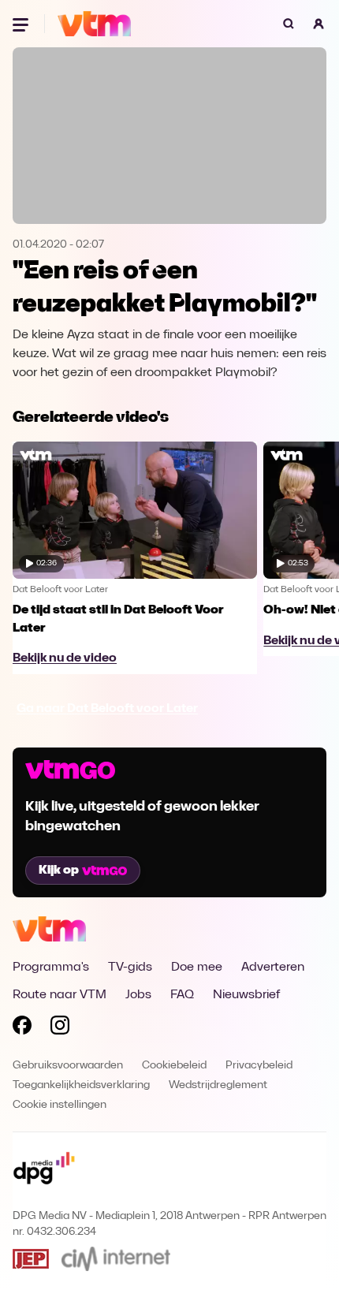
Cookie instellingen (59, 1105)
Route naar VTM (59, 995)
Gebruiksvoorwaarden (68, 1066)
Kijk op (59, 870)
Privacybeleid (258, 1066)
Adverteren (272, 967)
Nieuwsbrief (246, 995)
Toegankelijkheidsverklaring (81, 1085)
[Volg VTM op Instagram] (59, 1028)
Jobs (138, 995)
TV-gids (130, 967)
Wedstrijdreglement (218, 1085)
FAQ (182, 995)
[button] (318, 24)
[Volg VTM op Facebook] (22, 1028)
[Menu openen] (22, 23)
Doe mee (196, 967)
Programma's (51, 967)
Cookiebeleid (174, 1066)
